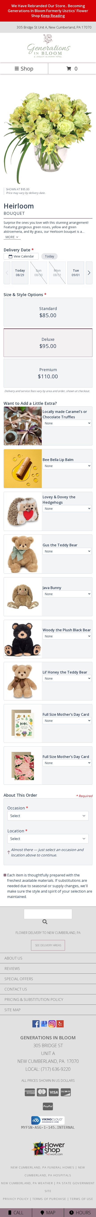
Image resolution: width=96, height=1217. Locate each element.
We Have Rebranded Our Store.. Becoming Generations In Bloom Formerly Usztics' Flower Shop (48, 10)
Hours (82, 1213)
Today (49, 256)
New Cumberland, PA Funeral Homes (42, 1167)
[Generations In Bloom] (48, 57)
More (10, 237)
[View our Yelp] (60, 1026)
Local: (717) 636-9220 (48, 1069)
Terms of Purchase (49, 1199)
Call (17, 1213)
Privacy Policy (16, 1199)
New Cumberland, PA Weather (27, 1183)
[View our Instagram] (52, 1026)
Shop (27, 68)
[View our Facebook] (36, 1026)
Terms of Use (81, 1199)
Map (49, 1213)
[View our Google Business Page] (44, 1026)
